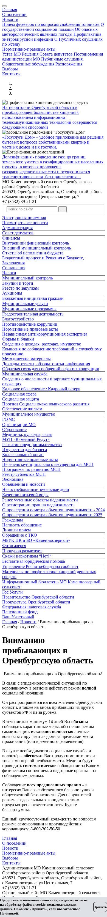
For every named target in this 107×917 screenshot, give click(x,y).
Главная (9, 9)
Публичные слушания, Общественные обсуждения (43, 61)
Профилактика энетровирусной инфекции (51, 37)
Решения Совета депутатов (47, 54)
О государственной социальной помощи (53, 27)
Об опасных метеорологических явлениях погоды (50, 32)
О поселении (14, 14)
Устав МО (11, 54)
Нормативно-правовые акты (28, 49)
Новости (10, 19)
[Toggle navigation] (4, 6)
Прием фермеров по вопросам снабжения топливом (51, 24)
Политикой (9, 913)
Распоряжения (68, 64)
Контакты (11, 74)
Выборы (10, 69)
